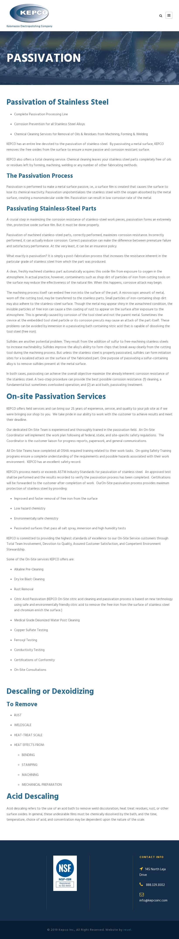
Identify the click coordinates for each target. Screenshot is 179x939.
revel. (128, 929)
